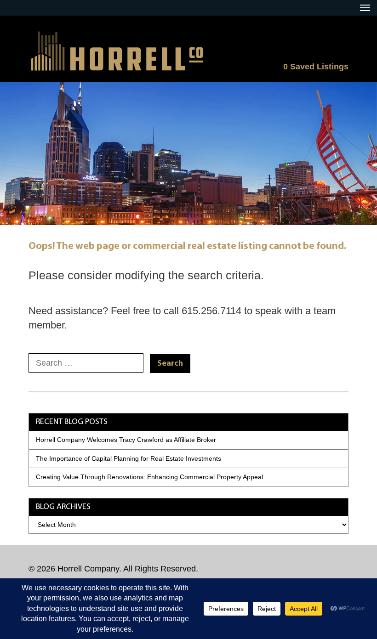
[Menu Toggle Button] (365, 8)
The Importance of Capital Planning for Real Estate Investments (128, 458)
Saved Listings (315, 66)
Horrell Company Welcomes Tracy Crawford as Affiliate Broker (126, 439)
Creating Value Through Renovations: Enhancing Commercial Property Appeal (149, 477)
